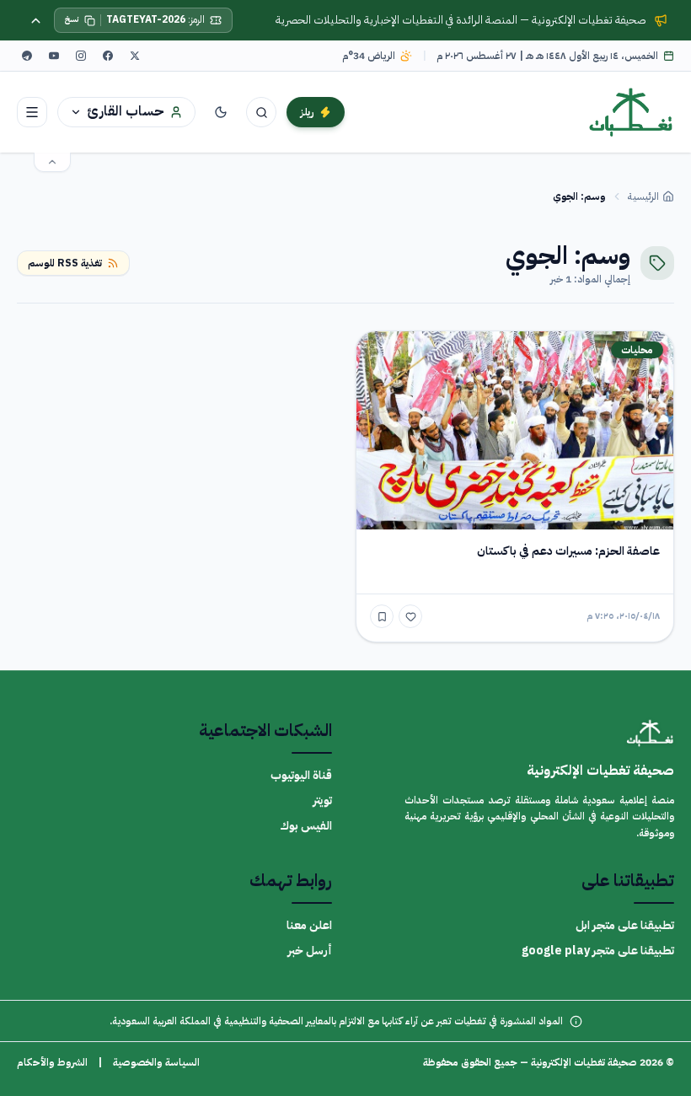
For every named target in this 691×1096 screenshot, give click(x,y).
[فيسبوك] (108, 56)
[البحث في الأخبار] (261, 112)
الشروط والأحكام (52, 1062)
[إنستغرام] (81, 56)
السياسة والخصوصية (156, 1062)
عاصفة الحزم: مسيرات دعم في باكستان (568, 551)
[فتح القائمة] (32, 112)
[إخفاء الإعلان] (35, 20)
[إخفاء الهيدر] (52, 162)
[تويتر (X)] (135, 56)
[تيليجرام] (27, 56)
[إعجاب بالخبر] (410, 616)
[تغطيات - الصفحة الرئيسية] (631, 112)
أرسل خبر (309, 950)
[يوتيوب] (54, 56)
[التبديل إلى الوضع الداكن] (221, 112)
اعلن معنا (309, 925)
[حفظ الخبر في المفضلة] (382, 616)
